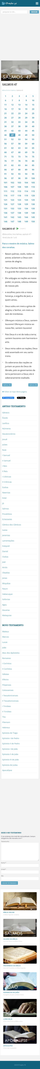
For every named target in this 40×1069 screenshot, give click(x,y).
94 (26, 173)
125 (33, 199)
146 (5, 221)
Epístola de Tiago (10, 733)
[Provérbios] (20, 955)
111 (5, 191)
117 (12, 195)
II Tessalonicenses (10, 701)
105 (33, 182)
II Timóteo (6, 711)
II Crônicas (7, 482)
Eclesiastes (7, 519)
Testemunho (5, 841)
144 (26, 217)
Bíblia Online (6, 90)
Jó (3, 503)
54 (26, 139)
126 (5, 204)
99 (26, 178)
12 (12, 104)
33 (19, 122)
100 (33, 178)
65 (33, 148)
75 (33, 156)
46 (5, 135)
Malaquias (7, 615)
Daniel (5, 551)
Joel (4, 562)
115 (33, 191)
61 (5, 148)
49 (26, 135)
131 (5, 208)
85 (33, 165)
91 (5, 173)
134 (26, 208)
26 (5, 117)
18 (19, 109)
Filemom (6, 722)
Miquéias (6, 583)
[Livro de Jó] (20, 1008)
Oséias (5, 556)
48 (19, 135)
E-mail (3, 869)
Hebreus (6, 727)
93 (19, 173)
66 (5, 152)
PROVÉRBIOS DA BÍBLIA (12, 966)
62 (12, 148)
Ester (4, 498)
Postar (22, 398)
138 (19, 212)
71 (5, 156)
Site (2, 876)
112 (12, 191)
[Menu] (37, 3)
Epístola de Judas (10, 765)
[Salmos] (20, 928)
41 (5, 130)
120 (33, 195)
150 (33, 221)
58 (19, 143)
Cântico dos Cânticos (11, 524)
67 (12, 152)
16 (5, 109)
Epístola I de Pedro (10, 738)
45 (33, 130)
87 (12, 169)
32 (12, 122)
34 (26, 122)
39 (26, 126)
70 (33, 152)
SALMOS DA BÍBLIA (10, 939)
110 (33, 186)
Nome (3, 863)
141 (5, 217)
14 (26, 104)
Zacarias (6, 610)
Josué (4, 439)
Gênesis (5, 412)
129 (26, 204)
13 (19, 104)
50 (33, 135)
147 (12, 221)
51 (5, 139)
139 (26, 212)
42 (12, 130)
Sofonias (6, 599)
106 (5, 186)
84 (26, 165)
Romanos (6, 658)
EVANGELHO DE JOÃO (11, 992)
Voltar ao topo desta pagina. (15, 392)
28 (19, 117)
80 (33, 161)
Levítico (5, 423)
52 (12, 139)
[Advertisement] (20, 37)
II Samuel (6, 460)
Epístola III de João (10, 759)
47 (12, 135)
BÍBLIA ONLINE (8, 912)
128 (19, 204)
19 (26, 109)
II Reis (5, 471)
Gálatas (5, 674)
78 (19, 161)
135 (33, 208)
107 (12, 186)
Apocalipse (7, 770)
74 (26, 156)
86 (5, 169)
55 (33, 139)
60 (33, 143)
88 (19, 169)
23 (19, 113)
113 (19, 191)
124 (26, 199)
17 (12, 109)
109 (26, 186)
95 (33, 173)
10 (33, 100)
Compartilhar (9, 398)
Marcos (5, 637)
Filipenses (6, 685)
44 (26, 130)
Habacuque (7, 594)
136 (5, 212)
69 (26, 152)
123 (19, 199)
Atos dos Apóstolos (11, 653)
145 (33, 217)
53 (19, 139)
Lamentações (8, 540)
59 (26, 143)
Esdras (5, 487)
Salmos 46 (7, 385)
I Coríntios (6, 663)
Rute (4, 450)
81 (5, 165)
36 (5, 126)
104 (26, 182)
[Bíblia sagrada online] (20, 902)
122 (12, 199)
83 (19, 165)
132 (12, 208)
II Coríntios (7, 669)
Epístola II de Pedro (11, 743)
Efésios (5, 679)
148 (19, 221)
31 (5, 122)
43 (19, 130)
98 (19, 178)
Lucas (4, 642)
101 (5, 182)
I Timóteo (6, 706)
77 (12, 161)
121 (5, 199)
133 (19, 208)
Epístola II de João (10, 754)
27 (12, 117)
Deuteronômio (8, 434)
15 (33, 104)
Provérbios (7, 514)
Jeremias (6, 535)
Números (6, 428)
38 (19, 126)
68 (19, 152)
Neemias (6, 492)
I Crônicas (6, 476)
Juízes (4, 444)
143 (19, 217)
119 (26, 195)
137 (12, 212)
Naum (5, 588)
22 (12, 113)
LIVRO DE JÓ (7, 1019)
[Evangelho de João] (20, 981)
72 (12, 156)
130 (33, 204)
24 (26, 113)
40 (33, 126)
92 (12, 173)
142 (12, 217)
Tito (4, 717)
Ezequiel (6, 546)
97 (12, 178)
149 (26, 221)
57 (12, 143)
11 (5, 104)
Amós (4, 567)
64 (26, 148)
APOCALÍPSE (8, 1046)
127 (12, 204)
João (4, 647)
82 (12, 165)
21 (5, 113)
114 (26, 191)
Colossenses (7, 690)
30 (33, 117)
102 (12, 182)
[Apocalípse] (20, 1035)
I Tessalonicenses (10, 695)
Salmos (13, 90)
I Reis (4, 466)
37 (12, 126)
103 (19, 182)
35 (33, 122)
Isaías (4, 530)
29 (26, 117)
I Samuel (6, 455)
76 (5, 161)
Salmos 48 (33, 385)
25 (33, 113)
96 (5, 178)
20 (33, 109)
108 (19, 186)
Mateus (5, 631)
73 (19, 156)
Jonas (4, 578)
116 (5, 195)
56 (5, 143)
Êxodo (5, 418)
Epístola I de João (10, 749)
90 (33, 169)
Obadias (6, 572)
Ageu (4, 604)
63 (19, 148)
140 (33, 212)
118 (19, 195)
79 (26, 161)
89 (26, 169)
